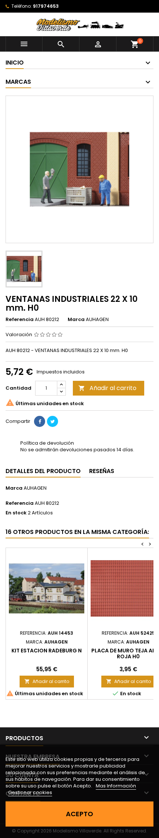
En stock (16, 513)
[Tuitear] (52, 421)
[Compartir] (39, 421)
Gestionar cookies (30, 792)
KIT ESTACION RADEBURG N (46, 650)
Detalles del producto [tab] (43, 471)
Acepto (79, 813)
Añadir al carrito (107, 388)
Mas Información (116, 785)
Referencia (20, 319)
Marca (76, 319)
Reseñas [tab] (101, 471)
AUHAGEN (35, 488)
